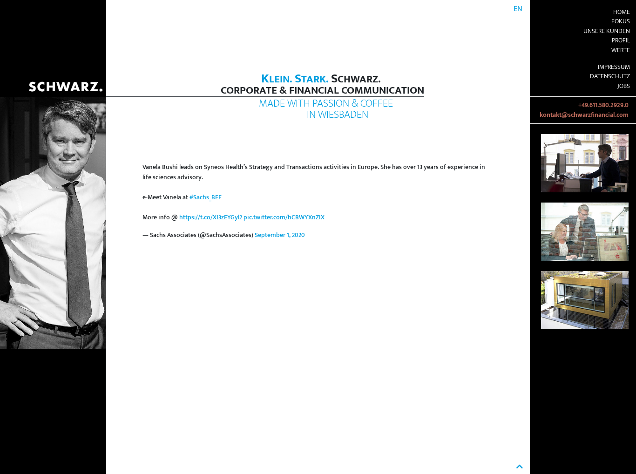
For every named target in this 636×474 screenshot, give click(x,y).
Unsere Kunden (606, 31)
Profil (621, 40)
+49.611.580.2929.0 (603, 105)
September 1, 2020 (280, 235)
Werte (620, 50)
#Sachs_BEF (205, 197)
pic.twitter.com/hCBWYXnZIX (284, 217)
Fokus (620, 21)
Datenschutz (610, 76)
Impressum (614, 67)
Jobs (623, 86)
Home (621, 12)
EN (518, 9)
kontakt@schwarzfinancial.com (584, 115)
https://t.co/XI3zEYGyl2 (210, 217)
